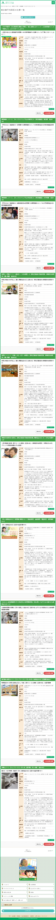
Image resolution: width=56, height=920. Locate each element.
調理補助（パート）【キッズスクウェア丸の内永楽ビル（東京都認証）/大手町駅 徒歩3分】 (28, 199)
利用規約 (18, 916)
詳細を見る (39, 113)
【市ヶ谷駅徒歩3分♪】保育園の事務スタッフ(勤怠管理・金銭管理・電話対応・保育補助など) (27, 520)
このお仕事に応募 (49, 113)
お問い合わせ (37, 916)
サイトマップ (44, 916)
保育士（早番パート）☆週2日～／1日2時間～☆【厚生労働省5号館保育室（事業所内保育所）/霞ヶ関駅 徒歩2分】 (28, 275)
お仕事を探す (28, 910)
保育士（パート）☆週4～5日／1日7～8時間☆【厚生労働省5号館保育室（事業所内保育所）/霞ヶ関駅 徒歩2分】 (27, 356)
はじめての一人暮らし (36, 888)
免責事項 (32, 916)
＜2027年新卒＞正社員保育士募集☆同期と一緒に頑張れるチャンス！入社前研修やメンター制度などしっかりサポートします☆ (28, 28)
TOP (9, 916)
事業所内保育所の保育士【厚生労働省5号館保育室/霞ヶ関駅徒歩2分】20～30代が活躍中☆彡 (28, 439)
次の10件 (50, 22)
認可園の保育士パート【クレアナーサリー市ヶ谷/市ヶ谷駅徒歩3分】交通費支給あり (26, 679)
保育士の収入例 (7, 892)
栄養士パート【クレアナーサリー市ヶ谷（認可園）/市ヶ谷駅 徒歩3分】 (23, 767)
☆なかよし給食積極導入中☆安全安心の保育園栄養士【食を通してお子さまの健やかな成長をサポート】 (28, 603)
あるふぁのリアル (35, 896)
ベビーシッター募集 (8, 896)
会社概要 (13, 916)
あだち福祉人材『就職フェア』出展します (13, 900)
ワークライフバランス (9, 888)
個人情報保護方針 (25, 916)
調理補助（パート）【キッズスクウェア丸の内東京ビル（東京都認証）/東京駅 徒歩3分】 (27, 120)
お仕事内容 (33, 884)
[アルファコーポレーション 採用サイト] (7, 2)
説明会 (32, 892)
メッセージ (6, 884)
